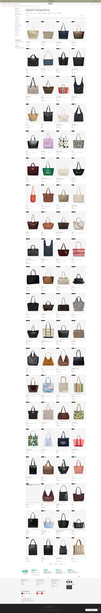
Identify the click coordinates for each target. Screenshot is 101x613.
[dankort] (22, 596)
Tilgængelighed (45, 609)
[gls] (40, 593)
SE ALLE (78, 576)
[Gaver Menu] (38, 6)
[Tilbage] (24, 1)
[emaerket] (49, 607)
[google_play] (69, 586)
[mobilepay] (32, 593)
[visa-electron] (29, 593)
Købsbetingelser (41, 609)
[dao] (42, 593)
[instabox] (37, 593)
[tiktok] (71, 582)
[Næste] (78, 1)
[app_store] (69, 588)
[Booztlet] (50, 4)
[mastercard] (25, 593)
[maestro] (27, 593)
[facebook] (67, 582)
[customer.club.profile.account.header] (95, 4)
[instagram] (69, 582)
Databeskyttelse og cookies (51, 609)
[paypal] (25, 596)
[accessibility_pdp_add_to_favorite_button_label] (39, 42)
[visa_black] (22, 593)
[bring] (44, 593)
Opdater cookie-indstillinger (58, 609)
